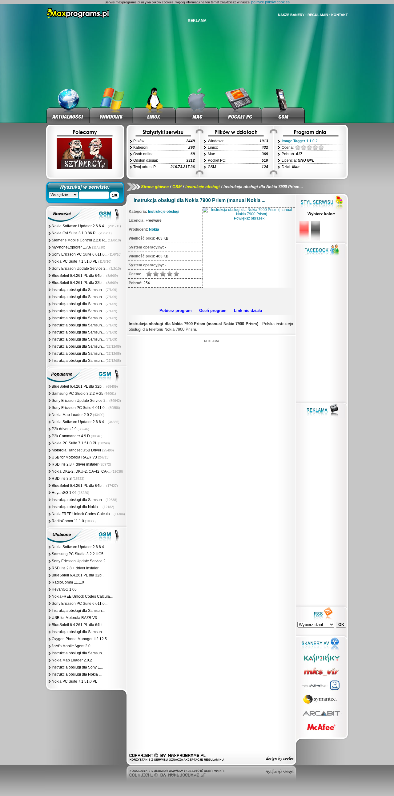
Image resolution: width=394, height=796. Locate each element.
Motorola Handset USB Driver (76, 450)
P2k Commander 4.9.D (71, 436)
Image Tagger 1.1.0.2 (300, 141)
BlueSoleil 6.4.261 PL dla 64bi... (78, 275)
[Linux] (154, 104)
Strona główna (155, 186)
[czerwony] (304, 230)
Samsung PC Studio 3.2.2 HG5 (77, 393)
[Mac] (197, 104)
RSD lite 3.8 (62, 478)
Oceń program (213, 310)
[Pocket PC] (240, 104)
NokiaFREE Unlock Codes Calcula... (82, 514)
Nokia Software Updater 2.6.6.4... (79, 226)
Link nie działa (248, 310)
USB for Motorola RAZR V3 (74, 457)
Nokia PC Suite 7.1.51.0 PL (74, 261)
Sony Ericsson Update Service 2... (80, 268)
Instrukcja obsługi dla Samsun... (78, 290)
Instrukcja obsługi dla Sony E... (77, 667)
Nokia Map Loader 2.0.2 (72, 415)
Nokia (154, 229)
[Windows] (111, 104)
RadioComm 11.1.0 (68, 521)
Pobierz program (175, 310)
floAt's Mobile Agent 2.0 (71, 646)
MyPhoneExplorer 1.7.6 (71, 247)
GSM (177, 186)
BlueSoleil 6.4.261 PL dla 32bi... (78, 283)
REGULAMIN (318, 15)
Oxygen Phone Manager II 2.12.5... (81, 639)
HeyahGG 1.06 (64, 493)
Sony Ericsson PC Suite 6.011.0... (79, 254)
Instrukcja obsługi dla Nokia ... (77, 507)
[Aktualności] (68, 104)
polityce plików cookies (270, 2)
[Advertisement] (211, 297)
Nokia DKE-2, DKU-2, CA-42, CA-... (81, 471)
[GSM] (283, 104)
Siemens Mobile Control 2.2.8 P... (79, 240)
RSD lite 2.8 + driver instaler (75, 464)
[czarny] (315, 230)
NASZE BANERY (291, 15)
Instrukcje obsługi (202, 186)
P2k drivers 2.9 (64, 429)
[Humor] (84, 168)
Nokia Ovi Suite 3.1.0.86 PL (75, 233)
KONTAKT (339, 15)
